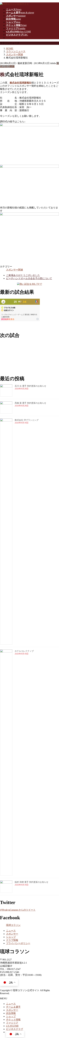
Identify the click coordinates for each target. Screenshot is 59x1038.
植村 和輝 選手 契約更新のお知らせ (31, 882)
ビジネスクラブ (14, 1029)
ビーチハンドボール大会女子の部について (29, 278)
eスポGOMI (12, 1026)
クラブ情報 (12, 940)
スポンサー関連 (14, 269)
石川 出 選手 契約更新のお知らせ (30, 386)
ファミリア (12, 1022)
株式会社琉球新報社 (20, 82)
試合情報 (11, 1013)
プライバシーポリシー (18, 943)
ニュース (11, 930)
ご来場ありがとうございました (23, 275)
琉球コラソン (13, 925)
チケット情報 (13, 1019)
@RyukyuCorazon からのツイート (18, 910)
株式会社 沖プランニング (27, 420)
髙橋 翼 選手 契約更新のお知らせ (30, 403)
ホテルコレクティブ (24, 651)
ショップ (11, 937)
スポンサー (12, 934)
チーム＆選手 (13, 1007)
